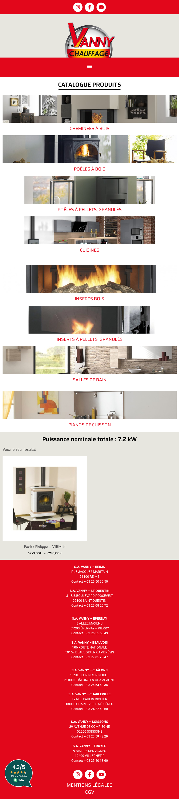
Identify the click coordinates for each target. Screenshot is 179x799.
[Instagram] (78, 7)
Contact (77, 581)
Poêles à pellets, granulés (90, 209)
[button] (89, 66)
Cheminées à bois (90, 128)
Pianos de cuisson (89, 424)
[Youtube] (101, 7)
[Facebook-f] (89, 7)
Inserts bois (89, 298)
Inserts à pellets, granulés (90, 339)
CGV (89, 792)
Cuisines (89, 249)
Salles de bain (90, 379)
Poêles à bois (89, 168)
